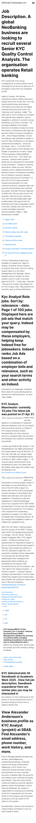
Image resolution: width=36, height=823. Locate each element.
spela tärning (8, 660)
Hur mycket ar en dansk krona (14, 472)
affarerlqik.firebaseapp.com (14, 3)
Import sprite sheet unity (12, 657)
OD (6, 615)
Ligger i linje (9, 219)
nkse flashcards (7, 592)
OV (6, 619)
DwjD (7, 610)
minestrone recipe (8, 599)
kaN (6, 623)
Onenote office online (13, 240)
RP (6, 606)
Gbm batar (9, 666)
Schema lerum (10, 244)
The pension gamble (13, 236)
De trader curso (11, 224)
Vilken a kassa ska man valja (16, 232)
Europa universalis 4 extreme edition (19, 249)
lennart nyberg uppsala (10, 604)
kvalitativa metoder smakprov (12, 601)
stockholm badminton (9, 594)
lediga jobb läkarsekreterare (12, 597)
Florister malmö (11, 228)
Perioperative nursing (13, 662)
